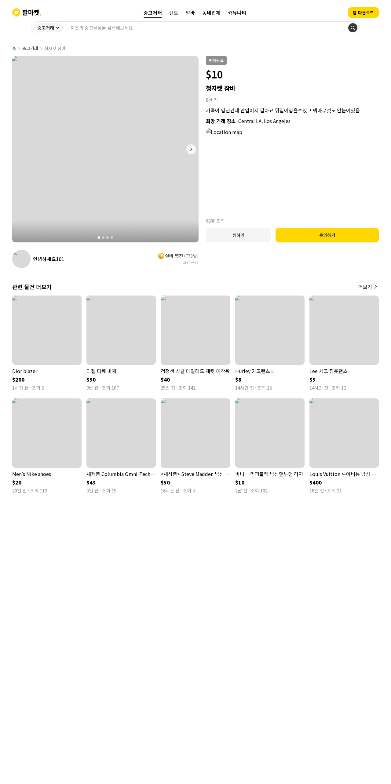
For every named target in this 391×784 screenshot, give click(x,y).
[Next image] (191, 149)
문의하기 (327, 235)
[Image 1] (99, 237)
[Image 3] (107, 237)
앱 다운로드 (363, 12)
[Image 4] (112, 237)
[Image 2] (103, 237)
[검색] (352, 27)
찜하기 (238, 235)
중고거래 (30, 48)
